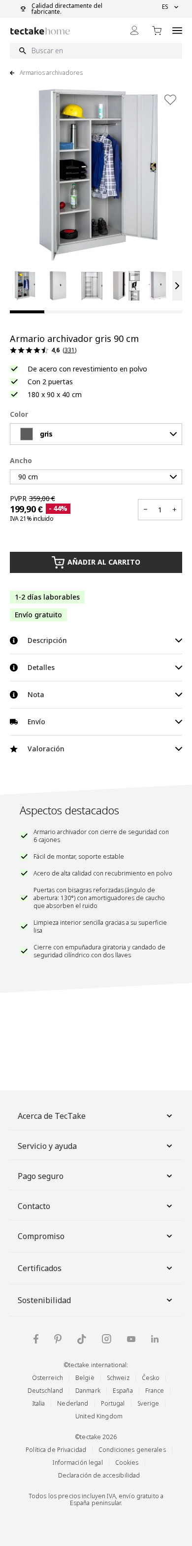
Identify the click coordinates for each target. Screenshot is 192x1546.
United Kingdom (99, 1416)
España (123, 1390)
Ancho (21, 460)
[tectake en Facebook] (35, 1339)
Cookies (127, 1462)
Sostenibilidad (44, 1300)
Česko (151, 1378)
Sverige (148, 1403)
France (154, 1390)
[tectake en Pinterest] (58, 1339)
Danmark (87, 1390)
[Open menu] (177, 30)
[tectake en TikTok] (81, 1339)
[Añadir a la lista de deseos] (170, 99)
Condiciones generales (132, 1449)
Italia (38, 1403)
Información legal (77, 1462)
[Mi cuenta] (134, 30)
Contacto (34, 1206)
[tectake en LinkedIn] (155, 1339)
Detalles (41, 667)
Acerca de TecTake (52, 1115)
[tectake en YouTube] (131, 1339)
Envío (36, 721)
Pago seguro (41, 1176)
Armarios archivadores (51, 73)
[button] (24, 286)
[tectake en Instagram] (106, 1339)
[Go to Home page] (40, 31)
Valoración (46, 748)
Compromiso (41, 1236)
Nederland (72, 1403)
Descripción (47, 640)
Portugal (113, 1403)
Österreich (47, 1378)
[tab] (27, 311)
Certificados (40, 1268)
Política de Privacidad (56, 1449)
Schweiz (118, 1378)
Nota (36, 694)
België (85, 1378)
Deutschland (45, 1390)
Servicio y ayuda (47, 1146)
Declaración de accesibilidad (99, 1475)
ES (165, 7)
